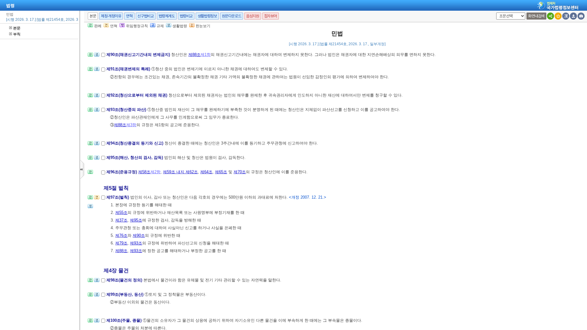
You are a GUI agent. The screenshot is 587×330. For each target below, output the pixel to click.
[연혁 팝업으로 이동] (96, 199)
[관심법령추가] (558, 16)
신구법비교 (146, 16)
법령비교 (186, 16)
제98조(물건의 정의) (124, 280)
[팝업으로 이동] (96, 56)
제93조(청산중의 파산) (126, 109)
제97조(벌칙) (118, 197)
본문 (16, 28)
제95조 (136, 220)
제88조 (194, 54)
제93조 (136, 243)
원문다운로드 (232, 16)
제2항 (155, 172)
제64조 (206, 172)
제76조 (121, 235)
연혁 (129, 16)
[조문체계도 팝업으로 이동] (90, 56)
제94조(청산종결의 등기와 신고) (135, 143)
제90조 (139, 235)
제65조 (221, 172)
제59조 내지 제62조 (180, 172)
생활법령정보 (207, 16)
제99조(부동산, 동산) (125, 294)
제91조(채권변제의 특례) (128, 69)
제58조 (144, 172)
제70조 (240, 172)
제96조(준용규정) (122, 172)
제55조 (121, 212)
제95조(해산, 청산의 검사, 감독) (135, 157)
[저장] (573, 16)
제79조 (121, 243)
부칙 (16, 34)
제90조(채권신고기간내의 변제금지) (138, 54)
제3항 (131, 125)
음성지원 (252, 16)
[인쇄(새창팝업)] (581, 16)
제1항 (206, 54)
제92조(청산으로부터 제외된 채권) (137, 95)
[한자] (565, 16)
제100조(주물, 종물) (124, 320)
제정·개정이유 (111, 16)
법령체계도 (167, 16)
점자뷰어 (270, 16)
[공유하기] (550, 16)
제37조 (121, 220)
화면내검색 (536, 16)
